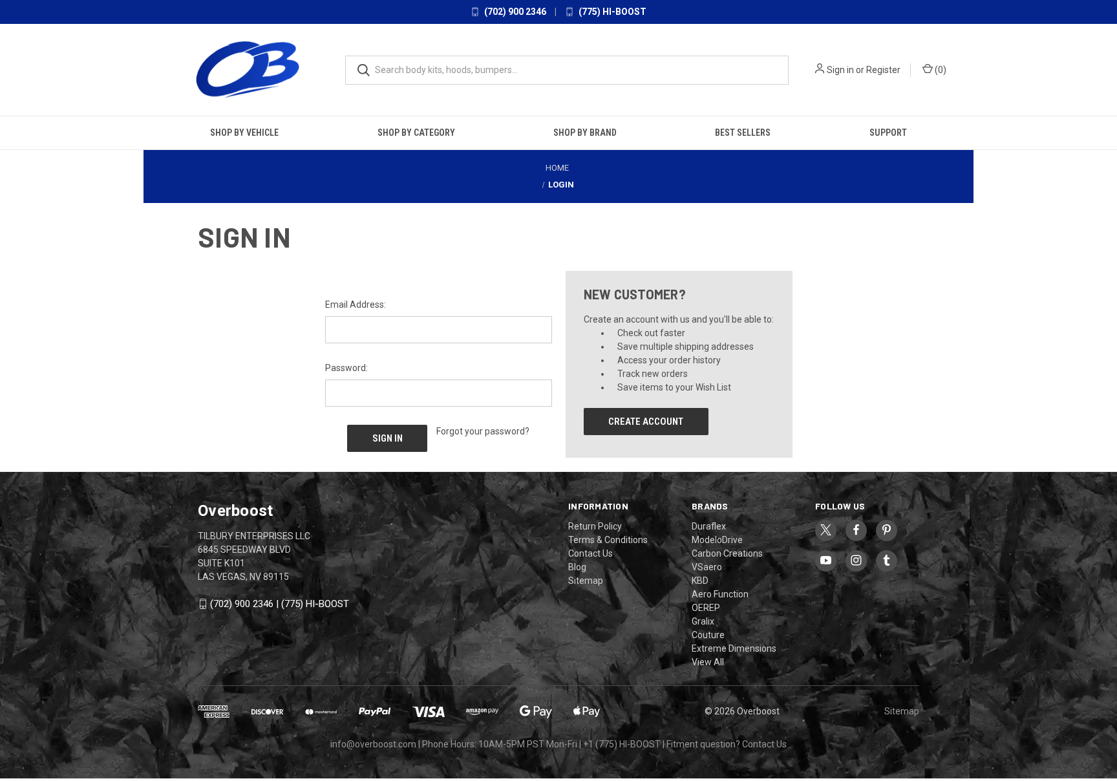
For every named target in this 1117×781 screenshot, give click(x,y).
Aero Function (720, 594)
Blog (577, 567)
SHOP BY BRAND (585, 132)
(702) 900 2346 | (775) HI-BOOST (279, 604)
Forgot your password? (482, 431)
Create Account (645, 421)
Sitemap (585, 580)
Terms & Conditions (608, 540)
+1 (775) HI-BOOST (622, 744)
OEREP (706, 608)
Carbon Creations (727, 553)
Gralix (703, 621)
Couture (708, 635)
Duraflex (709, 526)
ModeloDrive (717, 540)
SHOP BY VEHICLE (244, 132)
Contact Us (590, 553)
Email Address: (355, 304)
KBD (700, 580)
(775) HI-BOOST (611, 11)
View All (708, 662)
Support (888, 132)
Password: (346, 368)
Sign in (840, 70)
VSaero (707, 567)
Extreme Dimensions (734, 648)
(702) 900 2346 (514, 11)
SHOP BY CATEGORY (416, 132)
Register (883, 70)
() (939, 70)
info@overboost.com (373, 744)
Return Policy (595, 526)
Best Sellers (743, 132)
